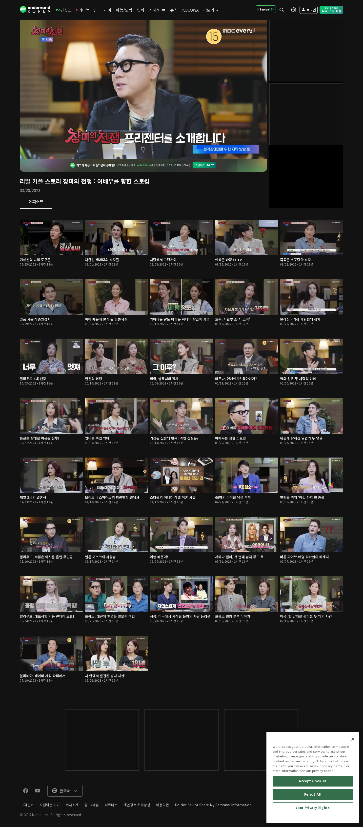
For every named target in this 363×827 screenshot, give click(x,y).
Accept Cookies (313, 781)
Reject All (313, 794)
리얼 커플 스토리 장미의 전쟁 (56, 181)
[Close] (352, 739)
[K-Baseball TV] (266, 9)
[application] (143, 89)
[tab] (36, 202)
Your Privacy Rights (313, 807)
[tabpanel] (181, 454)
